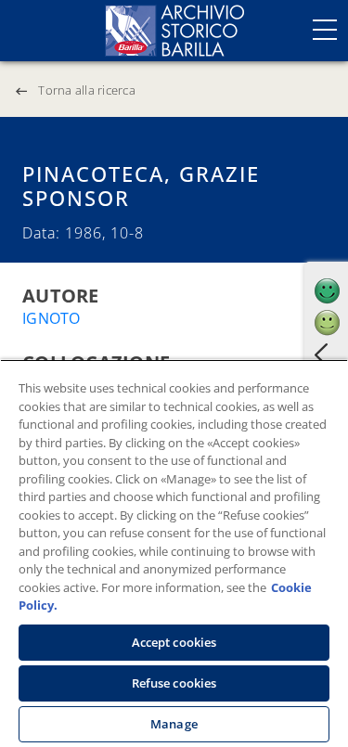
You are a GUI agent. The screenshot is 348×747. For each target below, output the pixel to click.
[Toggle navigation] (325, 30)
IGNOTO (51, 318)
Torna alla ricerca (86, 90)
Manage (174, 723)
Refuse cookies (174, 683)
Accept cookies (174, 642)
